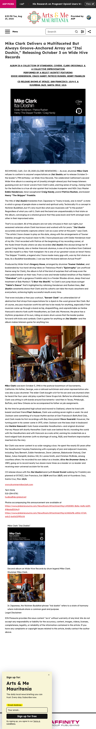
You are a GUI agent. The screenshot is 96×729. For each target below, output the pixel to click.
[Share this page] (89, 31)
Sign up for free (27, 716)
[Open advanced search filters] (82, 31)
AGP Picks (8, 4)
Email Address (15, 705)
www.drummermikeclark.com (19, 484)
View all (90, 4)
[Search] (76, 31)
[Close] (49, 675)
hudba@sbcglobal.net (15, 497)
